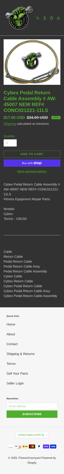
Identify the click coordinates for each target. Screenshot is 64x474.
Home (11, 324)
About (11, 334)
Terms (11, 363)
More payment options (32, 171)
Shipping (10, 123)
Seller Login (15, 383)
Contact (12, 344)
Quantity (9, 136)
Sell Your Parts (17, 373)
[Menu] (58, 18)
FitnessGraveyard (30, 457)
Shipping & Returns (21, 354)
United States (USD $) (31, 435)
